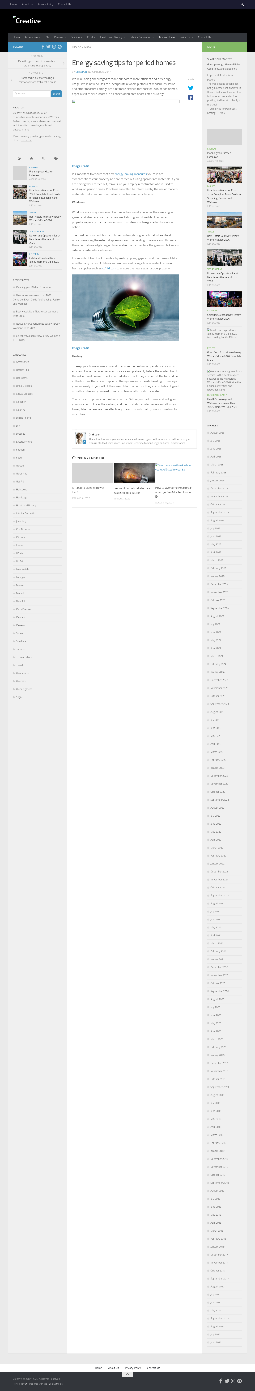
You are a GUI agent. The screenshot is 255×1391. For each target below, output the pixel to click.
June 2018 (215, 1206)
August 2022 (217, 807)
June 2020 (215, 1015)
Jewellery (21, 521)
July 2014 (215, 1334)
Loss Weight (22, 569)
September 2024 (219, 608)
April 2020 (215, 1031)
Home (13, 4)
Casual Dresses (24, 393)
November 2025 (219, 496)
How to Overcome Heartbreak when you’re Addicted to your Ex (173, 492)
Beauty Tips (22, 369)
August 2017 (217, 1286)
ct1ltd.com (109, 268)
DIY (47, 37)
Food (90, 37)
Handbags (21, 497)
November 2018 (219, 1166)
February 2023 (218, 759)
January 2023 (217, 767)
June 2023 (215, 728)
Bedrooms (22, 377)
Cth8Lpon (81, 71)
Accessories (31, 37)
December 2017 (219, 1254)
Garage (20, 465)
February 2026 (218, 472)
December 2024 (219, 584)
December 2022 (219, 775)
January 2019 (217, 1150)
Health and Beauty (111, 37)
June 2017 (215, 1302)
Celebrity (34, 254)
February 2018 (218, 1238)
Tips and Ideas (167, 37)
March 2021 (216, 943)
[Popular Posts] (31, 158)
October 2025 (217, 504)
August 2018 (217, 1190)
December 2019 (219, 1063)
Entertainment (24, 441)
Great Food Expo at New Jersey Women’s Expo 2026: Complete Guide (224, 356)
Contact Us (64, 4)
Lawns (19, 545)
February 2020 (218, 1047)
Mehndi (20, 593)
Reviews (20, 625)
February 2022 (218, 855)
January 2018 (217, 1246)
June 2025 (215, 536)
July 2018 (215, 1198)
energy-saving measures (130, 174)
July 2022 (215, 815)
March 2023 (216, 751)
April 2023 (215, 743)
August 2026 (217, 432)
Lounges (21, 577)
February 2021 (218, 951)
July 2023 (215, 720)
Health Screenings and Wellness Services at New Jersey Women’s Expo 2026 (222, 403)
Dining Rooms (23, 417)
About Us (27, 4)
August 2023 (217, 712)
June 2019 (215, 1111)
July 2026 (215, 440)
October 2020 (217, 983)
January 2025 (217, 576)
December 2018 (219, 1158)
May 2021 (215, 927)
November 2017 (219, 1262)
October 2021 (217, 887)
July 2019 (215, 1103)
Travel (32, 212)
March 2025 (216, 560)
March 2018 (216, 1230)
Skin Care (21, 641)
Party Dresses (23, 609)
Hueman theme (55, 1383)
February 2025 (218, 568)
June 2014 (215, 1342)
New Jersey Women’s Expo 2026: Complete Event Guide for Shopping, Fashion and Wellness (37, 299)
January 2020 (217, 1055)
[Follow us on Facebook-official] (43, 47)
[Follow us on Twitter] (48, 47)
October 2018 (217, 1174)
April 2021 (215, 935)
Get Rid (20, 481)
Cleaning (20, 409)
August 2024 (217, 616)
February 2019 (218, 1142)
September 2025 (219, 512)
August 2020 (217, 999)
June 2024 (215, 632)
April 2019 (215, 1127)
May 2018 (215, 1214)
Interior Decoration (140, 37)
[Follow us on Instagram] (54, 47)
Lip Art (19, 561)
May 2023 (215, 735)
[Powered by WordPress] (26, 1384)
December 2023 (219, 680)
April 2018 (215, 1222)
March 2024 (216, 656)
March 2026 (216, 464)
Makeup (20, 585)
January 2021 (217, 959)
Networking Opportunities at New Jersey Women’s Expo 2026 (44, 239)
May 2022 (215, 831)
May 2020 (215, 1023)
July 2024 (215, 624)
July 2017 (215, 1294)
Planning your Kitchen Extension (33, 287)
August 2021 (217, 903)
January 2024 (217, 672)
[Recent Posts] (19, 158)
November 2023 (219, 688)
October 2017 (217, 1270)
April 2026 (215, 456)
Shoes (19, 633)
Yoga (19, 697)
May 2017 (215, 1310)
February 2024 (218, 664)
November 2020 (219, 975)
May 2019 (215, 1119)
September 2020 (219, 991)
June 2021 (215, 919)
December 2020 (219, 967)
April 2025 (215, 552)
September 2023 (219, 704)
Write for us (186, 37)
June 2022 (215, 823)
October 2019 (217, 1079)
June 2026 (215, 448)
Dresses (58, 37)
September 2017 (219, 1278)
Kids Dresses (23, 529)
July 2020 (215, 1007)
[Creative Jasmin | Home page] (34, 21)
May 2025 (215, 544)
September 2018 (219, 1182)
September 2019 (219, 1087)
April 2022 (215, 839)
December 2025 (219, 488)
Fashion (75, 37)
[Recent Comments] (43, 158)
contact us (26, 140)
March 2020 (216, 1039)
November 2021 (219, 879)
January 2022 (217, 863)
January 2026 (217, 480)
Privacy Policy (45, 4)
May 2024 (215, 640)
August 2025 (217, 520)
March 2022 (216, 847)
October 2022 (217, 791)
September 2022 (219, 799)
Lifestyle (20, 553)
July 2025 (215, 528)
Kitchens (34, 167)
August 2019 (217, 1095)
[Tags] (55, 158)
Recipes (20, 617)
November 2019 (219, 1071)
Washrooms (22, 673)
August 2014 (217, 1326)
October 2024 (217, 600)
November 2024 (219, 592)
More (223, 112)
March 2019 (216, 1134)
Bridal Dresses (24, 385)
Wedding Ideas (24, 689)
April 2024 (215, 648)
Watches (21, 681)
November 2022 (219, 783)
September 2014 (219, 1318)
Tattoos (20, 649)
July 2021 (215, 911)
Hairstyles (21, 489)
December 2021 (219, 871)
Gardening (21, 473)
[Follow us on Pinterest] (59, 47)
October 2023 (217, 696)
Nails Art (20, 601)
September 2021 (219, 895)
